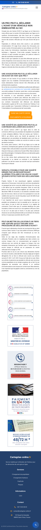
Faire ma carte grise (20, 113)
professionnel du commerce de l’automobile (17, 89)
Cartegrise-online (20, 457)
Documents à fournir (20, 117)
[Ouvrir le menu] (37, 7)
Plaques (20, 484)
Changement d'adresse (20, 478)
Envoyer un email (20, 376)
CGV (20, 496)
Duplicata (20, 481)
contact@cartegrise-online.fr (22, 511)
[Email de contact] (13, 2)
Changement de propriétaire (20, 474)
